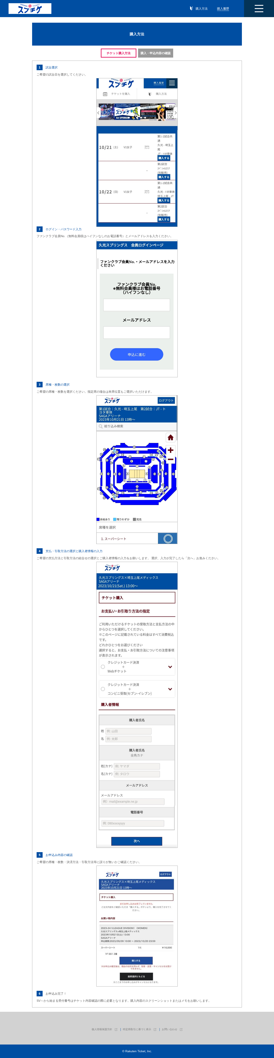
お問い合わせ (170, 1029)
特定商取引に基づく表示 (137, 1029)
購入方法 (202, 8)
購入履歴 (223, 8)
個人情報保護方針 (102, 1029)
